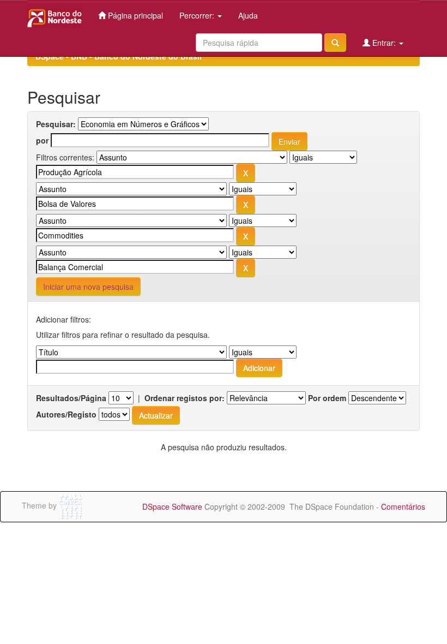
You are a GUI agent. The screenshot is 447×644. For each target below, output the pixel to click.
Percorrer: (197, 15)
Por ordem (327, 397)
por (42, 140)
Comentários (403, 506)
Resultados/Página (71, 397)
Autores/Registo (66, 414)
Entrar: (384, 42)
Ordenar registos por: (184, 397)
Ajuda (248, 15)
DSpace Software (172, 506)
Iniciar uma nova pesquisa (88, 286)
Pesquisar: (56, 123)
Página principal (134, 15)
